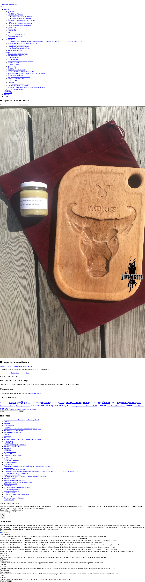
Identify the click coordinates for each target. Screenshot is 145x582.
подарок (5, 408)
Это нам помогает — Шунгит (18, 86)
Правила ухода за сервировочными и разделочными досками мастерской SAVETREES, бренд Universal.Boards (45, 41)
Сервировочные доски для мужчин (20, 25)
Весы (34, 402)
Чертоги (129, 405)
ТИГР (95, 406)
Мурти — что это (10, 452)
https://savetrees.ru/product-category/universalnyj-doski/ (21, 420)
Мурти (10, 32)
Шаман (136, 406)
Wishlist (6, 422)
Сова (84, 406)
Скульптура (12, 29)
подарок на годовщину (15, 409)
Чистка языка (8, 485)
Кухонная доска (79, 402)
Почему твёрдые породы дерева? (19, 47)
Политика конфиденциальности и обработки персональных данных (27, 466)
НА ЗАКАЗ (8, 93)
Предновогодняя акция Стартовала (16, 473)
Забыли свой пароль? (15, 50)
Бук (23, 402)
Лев (95, 402)
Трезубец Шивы (13, 62)
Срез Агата (11, 38)
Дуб (9, 22)
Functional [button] (3, 553)
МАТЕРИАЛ (8, 443)
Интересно (7, 52)
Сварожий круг (37, 405)
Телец (27, 373)
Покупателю (8, 39)
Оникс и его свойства (15, 75)
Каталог (6, 9)
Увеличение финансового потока (19, 84)
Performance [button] (4, 559)
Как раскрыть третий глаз (16, 55)
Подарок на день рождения (129, 402)
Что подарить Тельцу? (11, 491)
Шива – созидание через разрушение (20, 61)
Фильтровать (23, 105)
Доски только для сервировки (22, 16)
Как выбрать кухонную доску (18, 54)
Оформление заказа (10, 462)
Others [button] (2, 575)
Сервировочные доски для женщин (20, 23)
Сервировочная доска (57, 405)
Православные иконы (15, 36)
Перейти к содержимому (8, 4)
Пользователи (8, 468)
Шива (140, 406)
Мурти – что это (13, 66)
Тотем (113, 406)
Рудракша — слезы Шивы (16, 70)
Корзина (7, 437)
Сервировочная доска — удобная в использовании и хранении (25, 477)
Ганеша (38, 402)
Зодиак (65, 402)
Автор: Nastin (27, 366)
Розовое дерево (21, 406)
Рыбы (13, 373)
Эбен (143, 406)
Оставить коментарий (14, 366)
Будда (18, 403)
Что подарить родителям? (16, 89)
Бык (31, 402)
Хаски (123, 406)
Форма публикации (10, 484)
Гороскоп (45, 402)
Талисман (101, 405)
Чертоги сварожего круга (16, 34)
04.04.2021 (3, 366)
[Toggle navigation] (1, 6)
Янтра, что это (13, 59)
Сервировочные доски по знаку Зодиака (21, 20)
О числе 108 (12, 68)
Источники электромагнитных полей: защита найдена (26, 87)
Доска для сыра (54, 402)
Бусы (28, 402)
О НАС (6, 96)
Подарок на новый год (6, 406)
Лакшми (91, 402)
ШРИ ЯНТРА (12, 80)
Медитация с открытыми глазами (19, 77)
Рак (14, 406)
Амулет (12, 402)
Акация (1, 402)
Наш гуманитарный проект (17, 45)
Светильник (12, 31)
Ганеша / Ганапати (14, 57)
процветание (25, 409)
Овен (17, 373)
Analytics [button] (3, 564)
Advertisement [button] (4, 570)
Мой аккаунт (8, 448)
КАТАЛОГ (11, 11)
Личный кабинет (9, 441)
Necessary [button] (3, 531)
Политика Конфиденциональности (19, 48)
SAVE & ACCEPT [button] (6, 581)
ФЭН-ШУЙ (118, 406)
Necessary (5, 533)
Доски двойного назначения (21, 18)
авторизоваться (35, 393)
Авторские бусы (13, 13)
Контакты (7, 94)
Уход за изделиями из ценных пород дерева (22, 43)
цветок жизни (33, 409)
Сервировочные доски (15, 15)
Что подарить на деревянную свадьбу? (21, 71)
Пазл (116, 402)
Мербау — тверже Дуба (16, 78)
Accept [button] (13, 512)
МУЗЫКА (7, 91)
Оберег (106, 402)
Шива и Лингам (13, 64)
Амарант (11, 82)
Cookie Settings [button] (5, 512)
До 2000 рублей (13, 27)
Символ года (75, 406)
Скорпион (80, 406)
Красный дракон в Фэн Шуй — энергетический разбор (26, 73)
